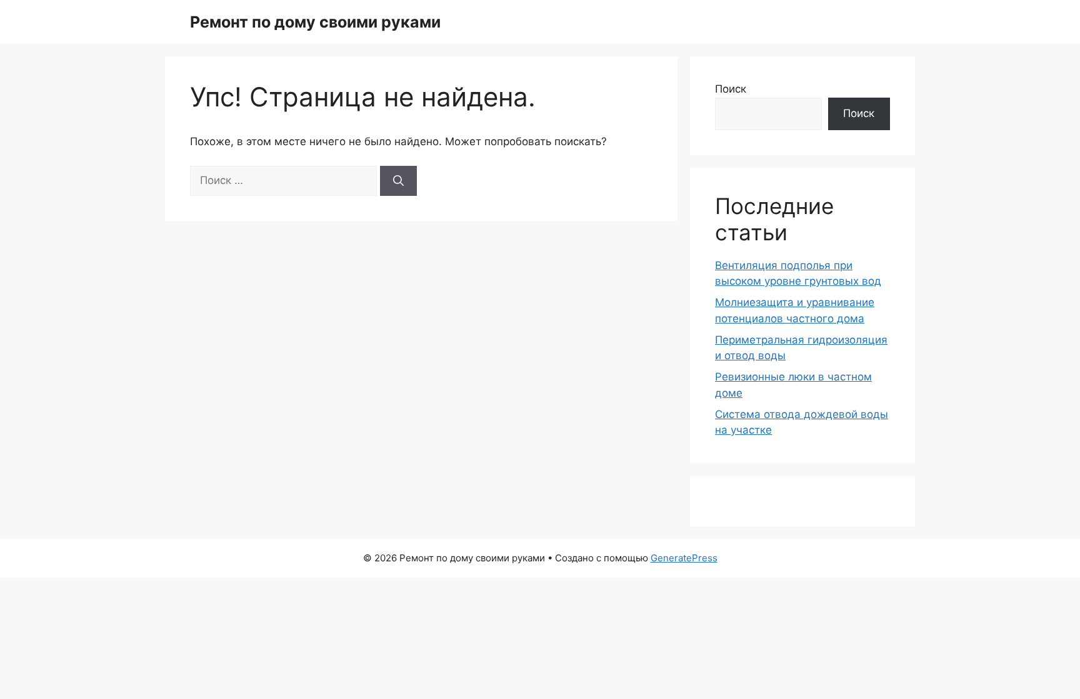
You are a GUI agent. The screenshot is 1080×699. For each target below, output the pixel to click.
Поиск (730, 89)
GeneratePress (684, 558)
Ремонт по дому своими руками (315, 22)
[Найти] (398, 181)
